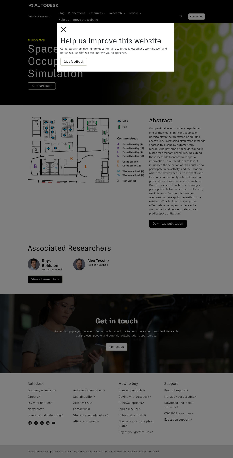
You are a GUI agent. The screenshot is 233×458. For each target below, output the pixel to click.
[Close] (62, 30)
